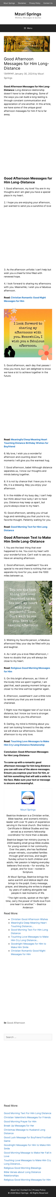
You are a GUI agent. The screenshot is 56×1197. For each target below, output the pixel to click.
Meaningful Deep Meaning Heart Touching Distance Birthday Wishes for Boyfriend (26, 443)
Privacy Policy (34, 3)
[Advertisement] (28, 147)
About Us (15, 1190)
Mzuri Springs (9, 3)
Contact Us (47, 3)
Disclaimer (22, 3)
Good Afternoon (16, 1022)
